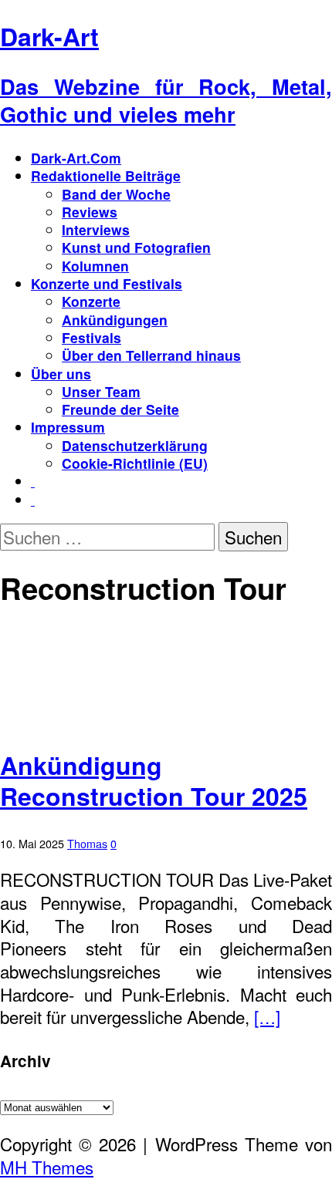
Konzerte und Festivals (106, 283)
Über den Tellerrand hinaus (151, 355)
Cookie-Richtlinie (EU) (135, 463)
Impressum (68, 426)
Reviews (89, 211)
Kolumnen (95, 265)
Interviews (96, 229)
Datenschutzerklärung (135, 445)
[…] (267, 1016)
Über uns (61, 373)
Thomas (87, 843)
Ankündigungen (115, 319)
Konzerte (91, 301)
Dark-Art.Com (76, 157)
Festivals (91, 337)
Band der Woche (116, 194)
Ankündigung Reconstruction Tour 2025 (153, 780)
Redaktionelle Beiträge (106, 175)
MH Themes (46, 1166)
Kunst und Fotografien (136, 247)
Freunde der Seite (120, 409)
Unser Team (101, 391)
